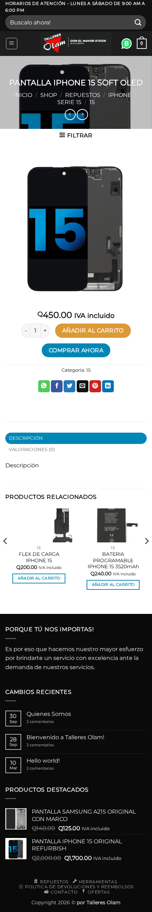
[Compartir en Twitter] (69, 386)
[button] (11, 43)
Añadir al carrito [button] (39, 578)
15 (92, 102)
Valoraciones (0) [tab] (32, 449)
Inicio (23, 95)
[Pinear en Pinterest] (95, 386)
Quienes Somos (49, 714)
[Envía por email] (82, 386)
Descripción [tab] (26, 438)
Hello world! (43, 760)
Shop (48, 95)
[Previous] (5, 555)
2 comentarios (48, 721)
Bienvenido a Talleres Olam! (65, 737)
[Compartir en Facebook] (57, 386)
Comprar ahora (76, 350)
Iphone (119, 95)
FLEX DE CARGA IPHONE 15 (39, 557)
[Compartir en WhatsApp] (44, 386)
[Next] (146, 555)
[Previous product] (82, 114)
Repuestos (82, 95)
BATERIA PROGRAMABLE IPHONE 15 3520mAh (113, 560)
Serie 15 (69, 102)
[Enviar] (138, 22)
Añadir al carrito (93, 330)
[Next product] (70, 114)
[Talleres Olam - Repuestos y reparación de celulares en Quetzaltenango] (76, 43)
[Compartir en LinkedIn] (108, 386)
